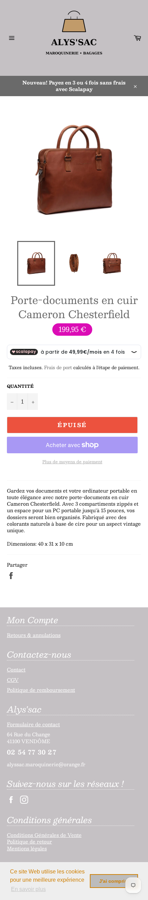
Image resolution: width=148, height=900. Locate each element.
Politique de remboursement (41, 690)
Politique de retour (29, 841)
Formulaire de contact (33, 724)
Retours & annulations (34, 635)
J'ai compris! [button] (114, 881)
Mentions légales (27, 848)
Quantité (20, 386)
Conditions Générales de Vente (44, 835)
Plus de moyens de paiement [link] (72, 462)
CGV (13, 680)
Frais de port (58, 367)
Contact (16, 669)
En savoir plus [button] (28, 889)
